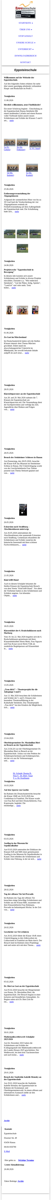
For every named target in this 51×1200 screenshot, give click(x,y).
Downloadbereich (25, 56)
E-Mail (7, 1151)
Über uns (25, 29)
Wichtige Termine (26, 1160)
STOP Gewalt (25, 36)
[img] (25, 10)
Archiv (7, 1120)
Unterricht (25, 49)
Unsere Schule (24, 43)
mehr (12, 120)
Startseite (25, 23)
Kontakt (25, 62)
